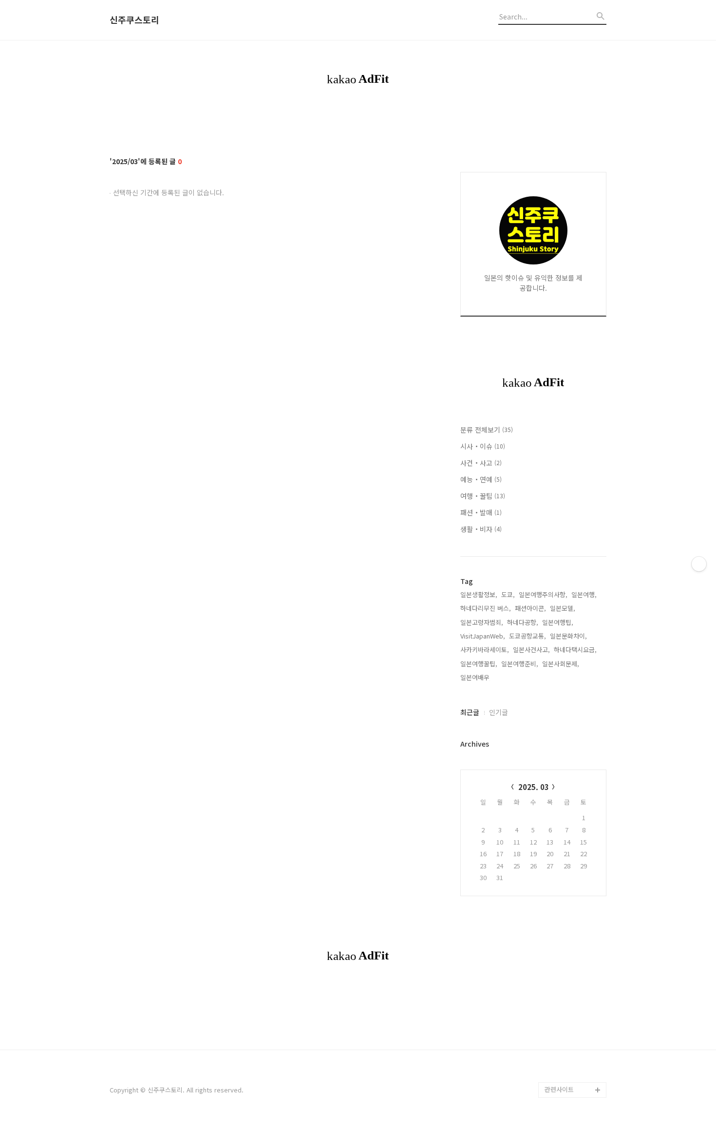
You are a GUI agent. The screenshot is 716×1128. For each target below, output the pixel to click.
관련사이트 (559, 1089)
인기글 (498, 712)
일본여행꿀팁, (478, 663)
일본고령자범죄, (481, 622)
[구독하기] (699, 564)
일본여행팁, (557, 622)
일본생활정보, (478, 594)
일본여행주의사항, (543, 594)
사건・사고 (481, 463)
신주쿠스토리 (134, 20)
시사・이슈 (482, 446)
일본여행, (584, 594)
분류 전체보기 (486, 429)
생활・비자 (481, 529)
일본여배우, (475, 677)
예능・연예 (481, 479)
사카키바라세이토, (484, 649)
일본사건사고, (531, 649)
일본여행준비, (519, 663)
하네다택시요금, (575, 649)
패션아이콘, (530, 608)
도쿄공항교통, (527, 635)
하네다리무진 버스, (485, 608)
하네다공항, (522, 622)
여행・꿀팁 (482, 496)
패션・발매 (481, 512)
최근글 (469, 712)
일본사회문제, (560, 663)
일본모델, (562, 608)
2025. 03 (533, 787)
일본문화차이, (568, 635)
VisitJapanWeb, (482, 635)
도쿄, (508, 594)
